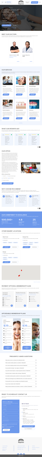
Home (3, 7)
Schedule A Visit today (7, 183)
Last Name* (4, 409)
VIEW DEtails (14, 247)
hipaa (33, 445)
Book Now (6, 94)
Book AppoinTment (6, 25)
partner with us (22, 447)
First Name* (5, 405)
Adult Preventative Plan (7, 348)
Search (34, 449)
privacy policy (35, 447)
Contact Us (20, 449)
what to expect (4, 450)
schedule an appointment (34, 2)
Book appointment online (28, 426)
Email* (4, 412)
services (4, 447)
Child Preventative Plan (26, 348)
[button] (39, 147)
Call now (14, 25)
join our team (21, 445)
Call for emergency (28, 428)
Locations (6, 7)
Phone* (4, 416)
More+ (18, 61)
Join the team (27, 2)
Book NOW (6, 247)
